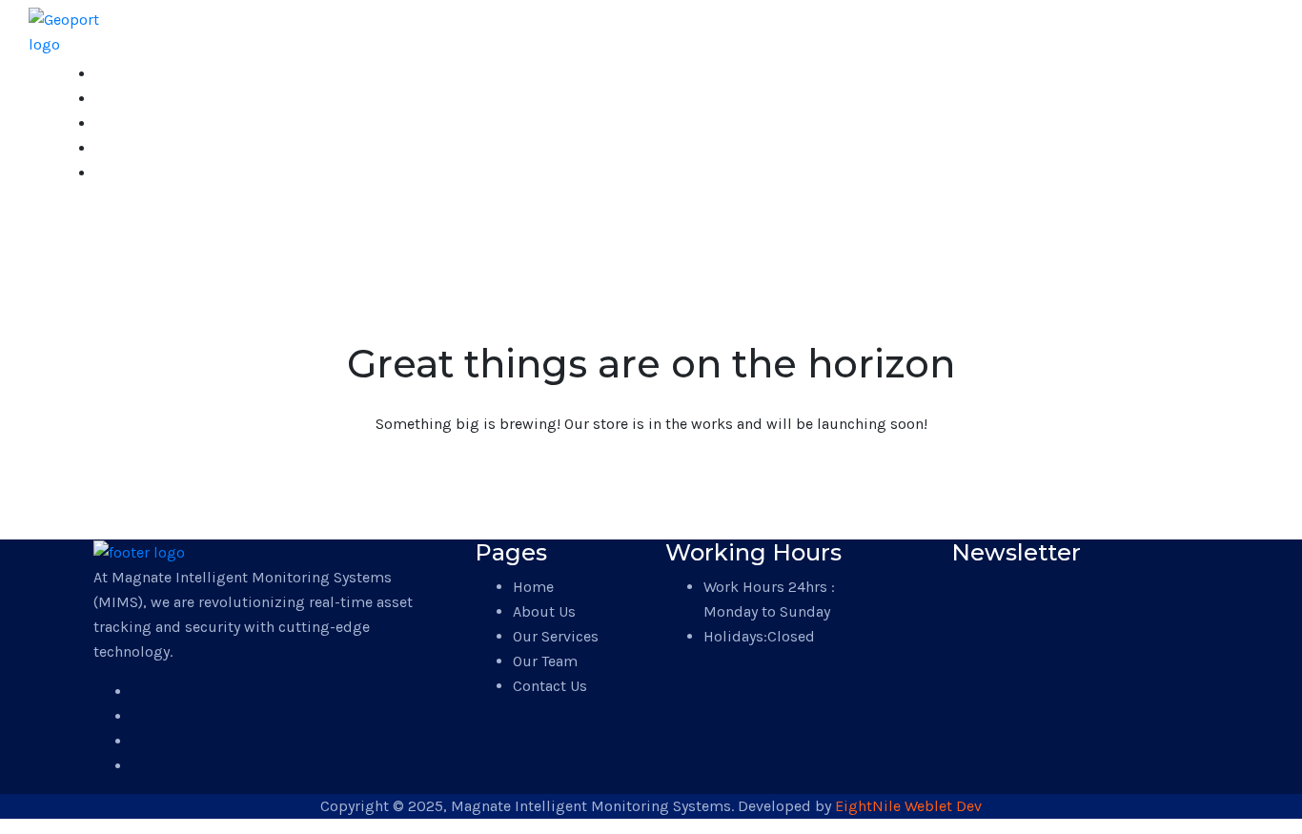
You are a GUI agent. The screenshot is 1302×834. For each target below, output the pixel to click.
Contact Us (135, 173)
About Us (128, 99)
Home (116, 74)
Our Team (129, 148)
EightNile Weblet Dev (908, 806)
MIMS (61, 219)
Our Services (140, 123)
